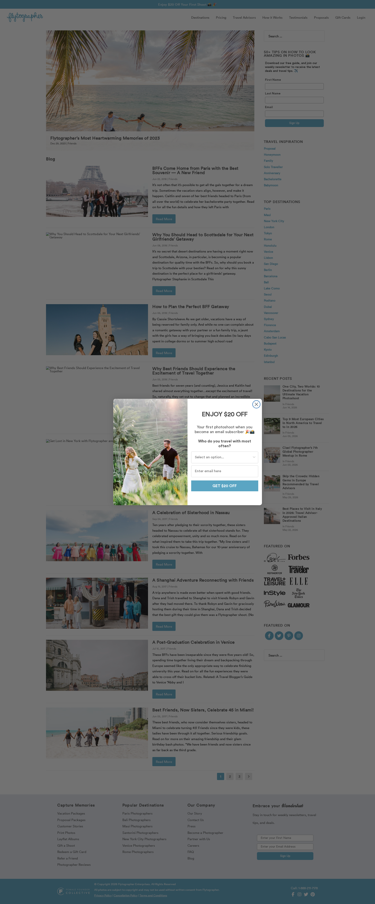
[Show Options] (254, 457)
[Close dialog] (256, 404)
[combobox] (223, 457)
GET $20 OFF (224, 486)
